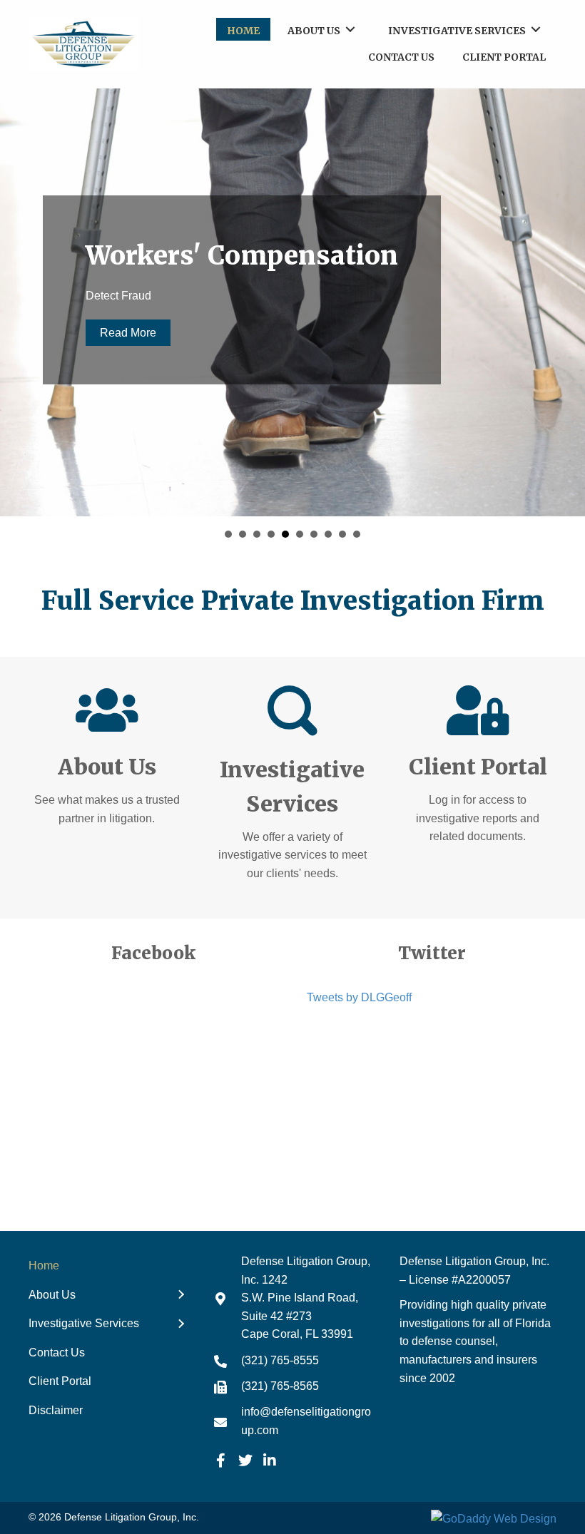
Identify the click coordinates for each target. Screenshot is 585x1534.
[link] (243, 29)
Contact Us (57, 1352)
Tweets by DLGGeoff (359, 997)
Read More (128, 333)
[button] (221, 1460)
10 (356, 534)
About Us (52, 1295)
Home (44, 1265)
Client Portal (60, 1381)
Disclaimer (56, 1410)
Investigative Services (84, 1323)
